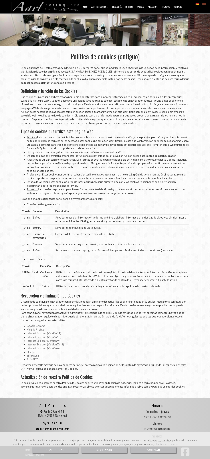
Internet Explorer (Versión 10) (44, 337)
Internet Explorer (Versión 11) (44, 333)
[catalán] (205, 3)
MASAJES (140, 6)
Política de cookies (166, 443)
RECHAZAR (104, 450)
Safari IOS (32, 359)
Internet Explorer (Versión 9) (43, 340)
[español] (198, 3)
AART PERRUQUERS (99, 6)
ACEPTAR (153, 450)
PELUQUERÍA (117, 6)
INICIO (85, 6)
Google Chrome (36, 325)
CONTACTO (178, 6)
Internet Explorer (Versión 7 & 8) (45, 344)
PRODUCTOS (153, 6)
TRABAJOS (165, 6)
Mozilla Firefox (35, 329)
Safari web (33, 355)
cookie (29, 96)
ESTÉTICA (129, 6)
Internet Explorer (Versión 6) (43, 348)
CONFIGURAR (55, 450)
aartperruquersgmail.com (54, 429)
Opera (30, 352)
